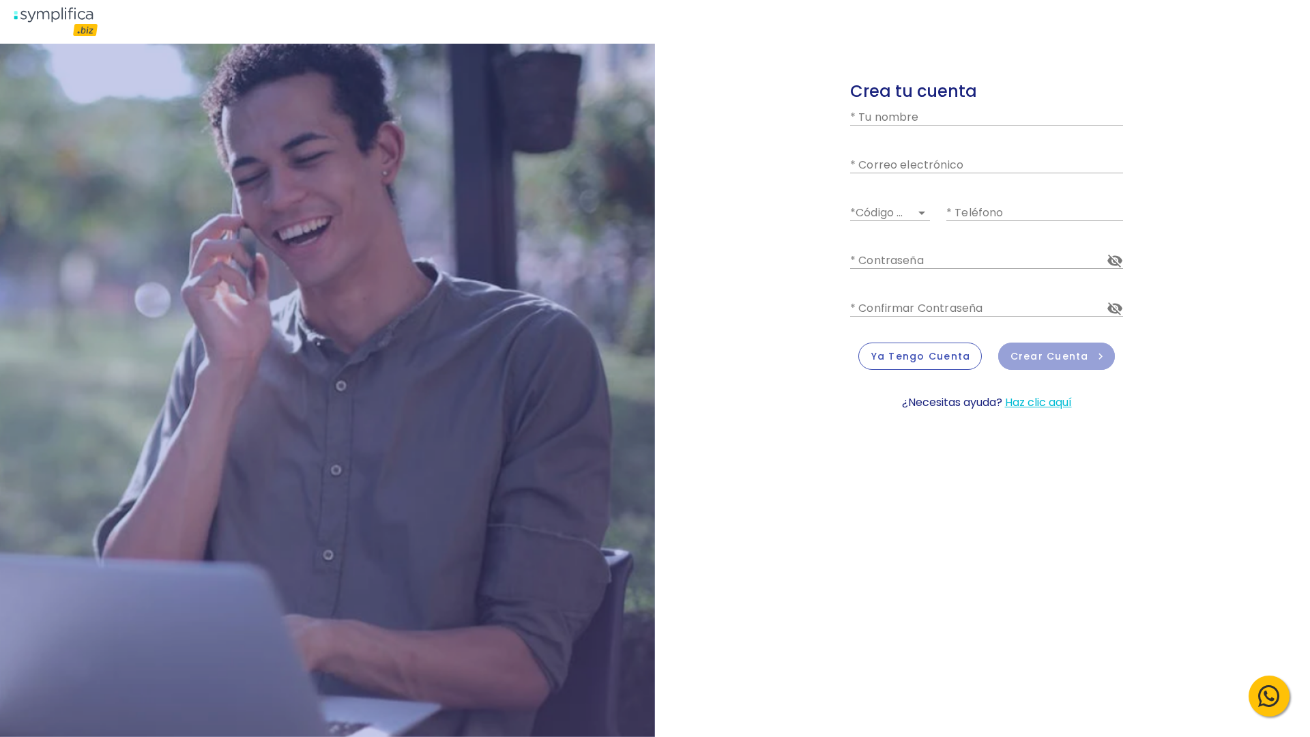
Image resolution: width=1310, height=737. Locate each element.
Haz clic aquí (1038, 402)
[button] (890, 210)
